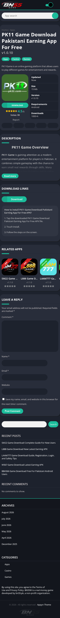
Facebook (7, 125)
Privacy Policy (17, 590)
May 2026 (6, 531)
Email (5, 370)
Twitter (18, 125)
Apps (12, 29)
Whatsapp (52, 125)
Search (53, 424)
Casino (15, 59)
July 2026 (6, 518)
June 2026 (6, 525)
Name (5, 356)
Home (5, 29)
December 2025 (9, 544)
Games (27, 59)
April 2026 (6, 537)
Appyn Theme (44, 604)
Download (17, 105)
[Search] (55, 16)
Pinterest (30, 125)
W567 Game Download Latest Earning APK (22, 464)
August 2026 (8, 512)
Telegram (41, 125)
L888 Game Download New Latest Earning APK (25, 449)
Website (6, 384)
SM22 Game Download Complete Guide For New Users (29, 442)
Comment (7, 317)
